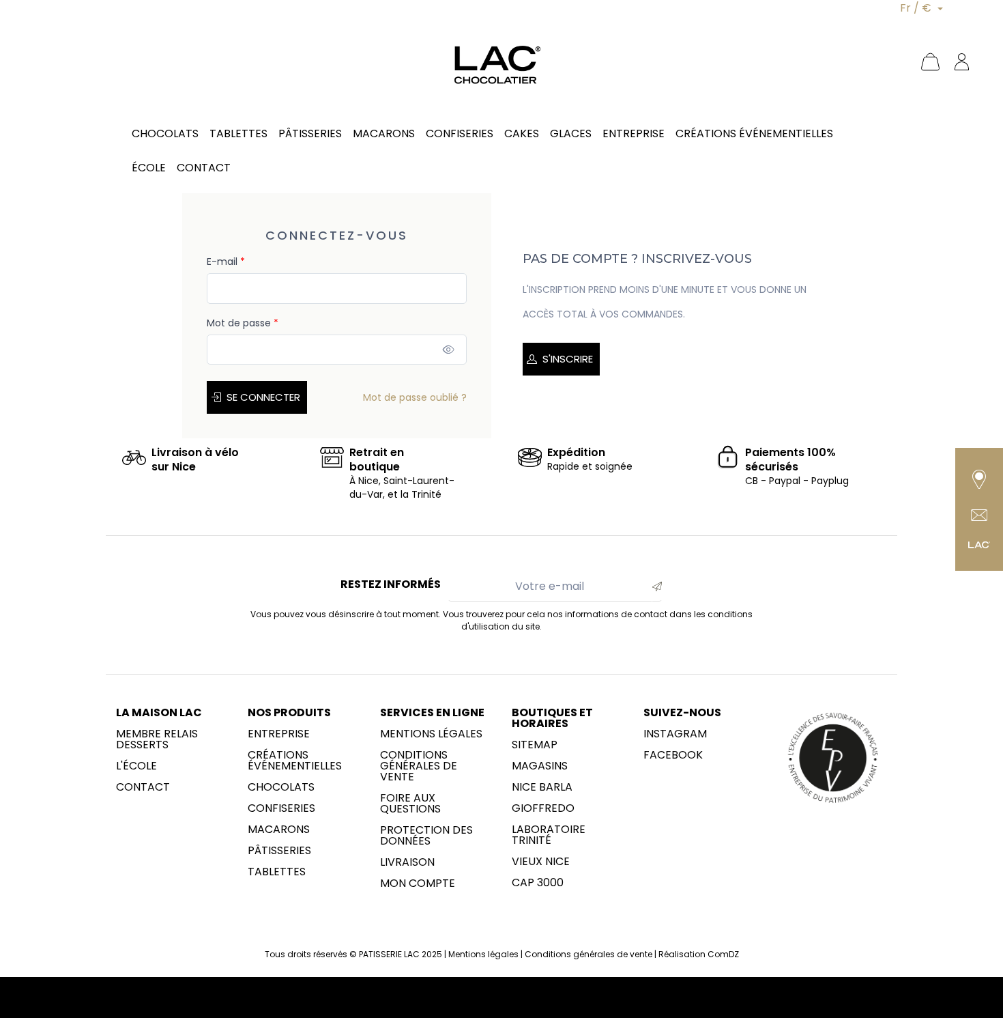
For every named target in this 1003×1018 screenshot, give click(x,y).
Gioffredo (543, 808)
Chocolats (281, 787)
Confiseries (281, 808)
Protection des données (426, 836)
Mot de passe (242, 323)
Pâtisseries (279, 850)
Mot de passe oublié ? (415, 397)
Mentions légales (431, 734)
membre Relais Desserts (157, 739)
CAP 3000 (538, 882)
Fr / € (917, 8)
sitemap (534, 744)
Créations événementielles (295, 761)
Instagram (675, 734)
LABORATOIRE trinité (548, 835)
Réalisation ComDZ (698, 954)
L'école (136, 766)
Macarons (279, 829)
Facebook (673, 755)
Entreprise (279, 734)
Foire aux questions (410, 804)
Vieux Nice (541, 861)
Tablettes (277, 871)
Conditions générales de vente (418, 766)
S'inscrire (567, 359)
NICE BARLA (542, 787)
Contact (143, 787)
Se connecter (263, 397)
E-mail (226, 261)
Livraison (407, 862)
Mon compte (417, 883)
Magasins (540, 766)
